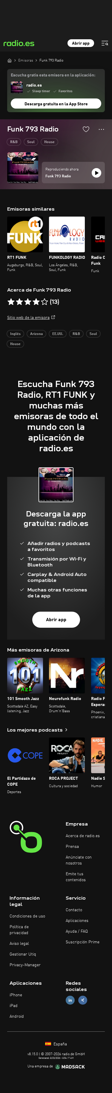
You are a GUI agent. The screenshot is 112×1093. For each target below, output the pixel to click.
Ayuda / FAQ (77, 931)
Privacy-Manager (25, 965)
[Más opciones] (101, 129)
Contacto (74, 910)
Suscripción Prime (82, 942)
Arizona (36, 334)
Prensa (72, 847)
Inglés (15, 334)
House (49, 142)
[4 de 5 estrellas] (36, 302)
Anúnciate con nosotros (79, 860)
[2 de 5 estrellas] (19, 302)
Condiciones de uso (27, 916)
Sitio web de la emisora (28, 318)
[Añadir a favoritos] (86, 129)
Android (17, 1016)
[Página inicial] (9, 60)
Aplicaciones (77, 921)
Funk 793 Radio (58, 176)
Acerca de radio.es (83, 836)
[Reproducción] (96, 173)
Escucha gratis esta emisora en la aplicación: (53, 75)
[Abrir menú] (104, 43)
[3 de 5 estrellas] (28, 302)
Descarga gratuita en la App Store (56, 104)
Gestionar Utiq (23, 954)
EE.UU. (57, 334)
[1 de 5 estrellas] (11, 302)
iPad (14, 1006)
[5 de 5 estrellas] (44, 302)
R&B (14, 142)
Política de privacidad (19, 930)
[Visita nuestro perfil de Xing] (82, 1000)
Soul (31, 142)
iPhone (16, 995)
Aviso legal (19, 944)
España (59, 1044)
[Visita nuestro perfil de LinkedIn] (70, 1000)
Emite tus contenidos (76, 877)
